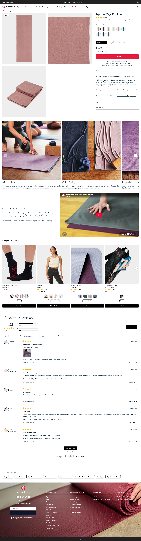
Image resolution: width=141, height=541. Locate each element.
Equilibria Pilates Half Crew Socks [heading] (10, 285)
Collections (67, 7)
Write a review (132, 327)
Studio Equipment (75, 502)
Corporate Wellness (75, 512)
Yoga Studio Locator (52, 512)
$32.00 (39, 291)
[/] (8, 7)
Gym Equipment (74, 510)
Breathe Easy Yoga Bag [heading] (111, 285)
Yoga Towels (8, 477)
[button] (49, 2)
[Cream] (26, 296)
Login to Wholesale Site (123, 499)
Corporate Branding (75, 504)
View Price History (102, 51)
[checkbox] (63, 336)
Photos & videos (62, 336)
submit (23, 513)
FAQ (47, 499)
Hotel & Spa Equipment (76, 507)
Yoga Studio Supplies (34, 477)
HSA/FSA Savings (51, 507)
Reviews (48, 502)
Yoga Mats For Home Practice (84, 477)
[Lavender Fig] (80, 296)
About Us (96, 497)
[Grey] (17, 296)
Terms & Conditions (71, 539)
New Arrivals (20, 477)
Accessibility (49, 528)
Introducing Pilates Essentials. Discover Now (70, 2)
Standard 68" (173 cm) (87, 300)
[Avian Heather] (61, 296)
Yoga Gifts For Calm (113, 477)
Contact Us (49, 504)
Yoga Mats (20, 7)
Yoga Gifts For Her (65, 477)
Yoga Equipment (50, 7)
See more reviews (70, 448)
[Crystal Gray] (90, 296)
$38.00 (107, 291)
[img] (12, 343)
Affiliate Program (74, 497)
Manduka (63, 539)
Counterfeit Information (52, 525)
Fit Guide (48, 510)
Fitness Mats (28, 7)
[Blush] (22, 296)
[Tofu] (46, 296)
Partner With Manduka (7, 2)
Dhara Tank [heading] (39, 285)
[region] (70, 277)
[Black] (12, 296)
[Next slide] (135, 155)
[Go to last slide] (4, 268)
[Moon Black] (95, 296)
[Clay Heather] (51, 296)
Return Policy (50, 517)
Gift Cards (49, 523)
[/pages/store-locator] (134, 7)
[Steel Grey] (85, 296)
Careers (95, 502)
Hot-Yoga (100, 477)
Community (84, 7)
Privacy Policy (80, 539)
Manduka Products (50, 477)
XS (48, 300)
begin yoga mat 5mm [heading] (76, 285)
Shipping (48, 515)
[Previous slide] (5, 155)
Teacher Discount (74, 499)
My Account (49, 497)
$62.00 (73, 291)
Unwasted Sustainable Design (101, 499)
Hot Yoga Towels (38, 7)
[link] (101, 17)
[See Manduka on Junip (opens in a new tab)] (73, 452)
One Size (19, 300)
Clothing (59, 7)
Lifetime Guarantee (51, 520)
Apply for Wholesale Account (125, 497)
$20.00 (4, 289)
